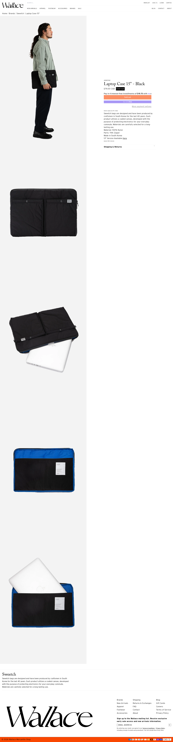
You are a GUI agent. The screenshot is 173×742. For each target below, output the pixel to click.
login (162, 3)
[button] (169, 3)
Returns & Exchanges (142, 703)
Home (4, 13)
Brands (12, 13)
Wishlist (147, 3)
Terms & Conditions (149, 728)
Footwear (121, 710)
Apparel (120, 706)
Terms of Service (163, 710)
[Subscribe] (169, 725)
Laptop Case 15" (32, 13)
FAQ (134, 706)
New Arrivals (122, 703)
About (135, 713)
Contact (136, 710)
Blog (158, 700)
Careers (159, 706)
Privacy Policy (162, 713)
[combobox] (82, 3)
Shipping (136, 700)
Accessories (122, 713)
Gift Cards (160, 703)
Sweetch (20, 13)
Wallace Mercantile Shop (20, 739)
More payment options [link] (141, 106)
